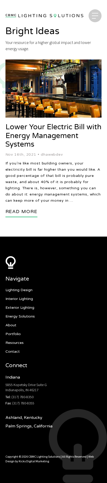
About (10, 325)
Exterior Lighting (19, 307)
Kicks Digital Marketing (34, 461)
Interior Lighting (19, 299)
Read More (21, 211)
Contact (12, 351)
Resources (14, 343)
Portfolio (13, 334)
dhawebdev (52, 154)
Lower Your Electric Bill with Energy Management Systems (53, 136)
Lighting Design (18, 290)
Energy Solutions (20, 316)
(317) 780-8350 (22, 397)
